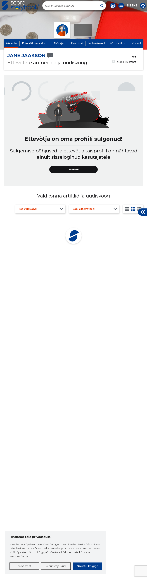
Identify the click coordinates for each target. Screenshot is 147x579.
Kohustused (96, 43)
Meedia (11, 43)
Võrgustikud (118, 43)
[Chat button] (113, 6)
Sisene (132, 5)
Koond (136, 43)
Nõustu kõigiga (87, 566)
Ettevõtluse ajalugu (35, 43)
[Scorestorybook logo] (20, 6)
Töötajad (59, 43)
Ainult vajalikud (56, 566)
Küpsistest (24, 566)
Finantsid (77, 43)
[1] (127, 209)
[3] (133, 209)
